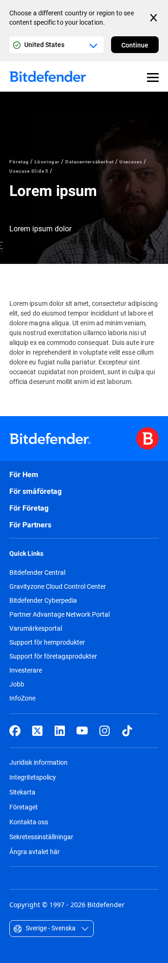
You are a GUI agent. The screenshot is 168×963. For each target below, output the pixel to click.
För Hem (23, 474)
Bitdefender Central (37, 572)
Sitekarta (22, 792)
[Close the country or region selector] (154, 17)
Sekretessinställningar (41, 836)
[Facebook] (15, 730)
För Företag (29, 508)
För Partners (30, 524)
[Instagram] (104, 730)
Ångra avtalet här (34, 851)
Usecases (131, 161)
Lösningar (47, 161)
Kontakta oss (28, 821)
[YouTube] (82, 730)
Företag (19, 161)
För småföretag (35, 491)
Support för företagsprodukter (53, 656)
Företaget (23, 806)
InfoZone (22, 698)
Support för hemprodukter (47, 642)
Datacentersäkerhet (89, 161)
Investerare (25, 670)
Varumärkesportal (35, 628)
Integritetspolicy (32, 777)
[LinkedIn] (59, 730)
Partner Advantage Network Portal (59, 614)
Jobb (16, 684)
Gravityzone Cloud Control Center (57, 586)
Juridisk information (38, 762)
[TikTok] (127, 730)
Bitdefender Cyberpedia (43, 600)
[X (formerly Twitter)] (37, 730)
